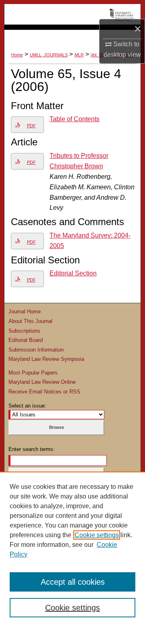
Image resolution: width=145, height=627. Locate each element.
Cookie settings (97, 535)
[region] (72, 549)
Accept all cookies (73, 581)
